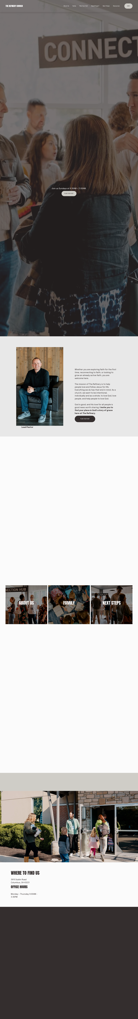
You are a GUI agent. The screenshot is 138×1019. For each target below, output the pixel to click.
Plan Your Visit (83, 6)
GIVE (128, 6)
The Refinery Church (14, 6)
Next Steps (106, 6)
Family (74, 6)
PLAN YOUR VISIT (69, 193)
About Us (66, 6)
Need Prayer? (95, 6)
